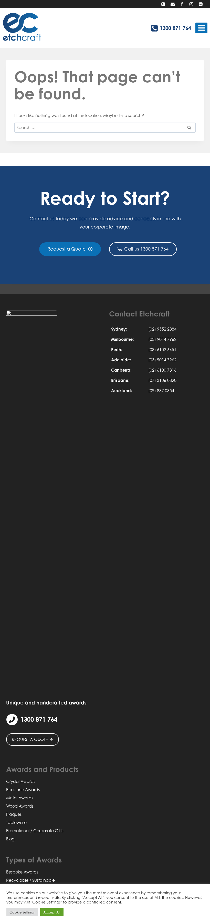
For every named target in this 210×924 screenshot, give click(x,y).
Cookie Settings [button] (22, 912)
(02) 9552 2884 (162, 329)
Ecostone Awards (23, 789)
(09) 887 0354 (161, 390)
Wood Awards (19, 806)
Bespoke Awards (22, 872)
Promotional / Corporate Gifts (34, 830)
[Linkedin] (201, 4)
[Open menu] (201, 28)
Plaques (14, 814)
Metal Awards (19, 797)
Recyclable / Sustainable (30, 880)
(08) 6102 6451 (162, 349)
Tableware (16, 822)
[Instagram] (191, 4)
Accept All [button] (51, 912)
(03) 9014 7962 (162, 339)
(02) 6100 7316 (162, 370)
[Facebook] (182, 4)
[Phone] (163, 4)
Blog (10, 838)
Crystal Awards (20, 781)
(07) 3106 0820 (162, 380)
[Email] (173, 4)
